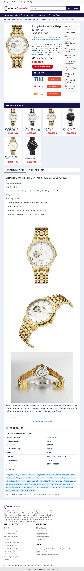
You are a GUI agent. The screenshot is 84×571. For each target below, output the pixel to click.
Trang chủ (7, 2)
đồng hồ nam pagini (53, 478)
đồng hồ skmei (30, 478)
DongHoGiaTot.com (39, 569)
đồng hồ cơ (41, 478)
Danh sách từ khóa (10, 548)
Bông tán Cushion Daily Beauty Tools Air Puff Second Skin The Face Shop (36, 494)
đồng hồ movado (21, 475)
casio (23, 481)
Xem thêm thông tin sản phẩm (42, 421)
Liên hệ (29, 2)
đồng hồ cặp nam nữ (13, 487)
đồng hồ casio (67, 484)
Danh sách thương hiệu (12, 542)
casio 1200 (50, 475)
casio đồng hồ (55, 487)
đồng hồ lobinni (27, 487)
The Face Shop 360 (26, 565)
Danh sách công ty (10, 545)
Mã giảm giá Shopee (11, 557)
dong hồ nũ (10, 475)
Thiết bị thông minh (38, 15)
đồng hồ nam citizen (13, 481)
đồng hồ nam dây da (41, 484)
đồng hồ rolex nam (70, 481)
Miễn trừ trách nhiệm (11, 536)
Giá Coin (50, 565)
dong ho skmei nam (62, 475)
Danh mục (15, 2)
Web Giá (43, 565)
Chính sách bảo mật (10, 531)
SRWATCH (44, 37)
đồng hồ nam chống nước (15, 478)
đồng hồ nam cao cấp (41, 487)
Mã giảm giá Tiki (9, 551)
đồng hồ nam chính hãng (14, 484)
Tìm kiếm (74, 8)
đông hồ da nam (55, 484)
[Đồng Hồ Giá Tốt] (14, 506)
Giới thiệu (23, 2)
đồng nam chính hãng (28, 490)
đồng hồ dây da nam (69, 478)
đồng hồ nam (40, 475)
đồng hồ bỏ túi (45, 481)
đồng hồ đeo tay (67, 487)
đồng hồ (32, 475)
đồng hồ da (28, 484)
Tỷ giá (17, 565)
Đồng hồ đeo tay (21, 15)
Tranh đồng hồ (41, 539)
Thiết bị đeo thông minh (44, 531)
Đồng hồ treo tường (42, 536)
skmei (73, 475)
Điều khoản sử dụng (11, 534)
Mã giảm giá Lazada (11, 554)
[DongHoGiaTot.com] (15, 8)
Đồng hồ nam (27, 19)
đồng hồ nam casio (12, 490)
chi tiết (36, 170)
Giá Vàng (37, 565)
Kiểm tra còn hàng (42, 67)
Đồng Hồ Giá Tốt (52, 569)
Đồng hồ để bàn (54, 15)
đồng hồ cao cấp (33, 481)
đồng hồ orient (57, 481)
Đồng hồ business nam (40, 19)
